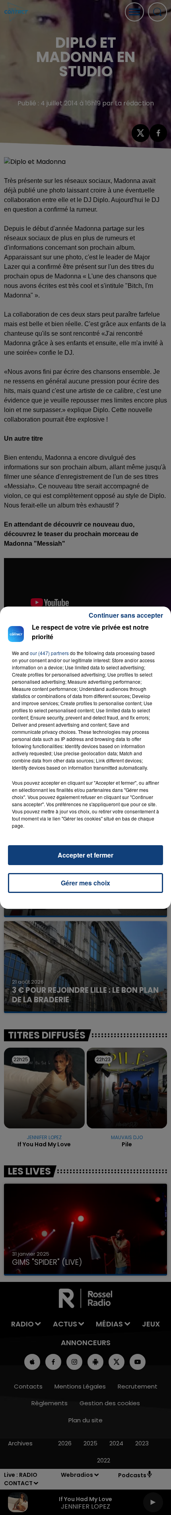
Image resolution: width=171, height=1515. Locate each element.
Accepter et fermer (85, 855)
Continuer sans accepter (126, 615)
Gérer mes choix (85, 882)
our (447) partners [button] (49, 653)
